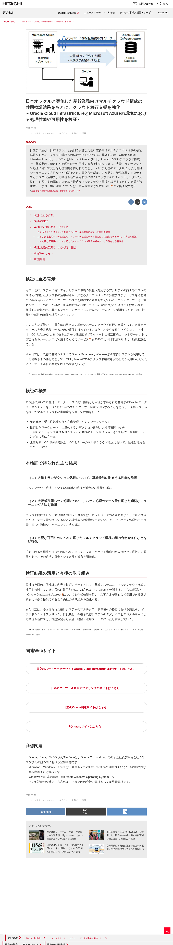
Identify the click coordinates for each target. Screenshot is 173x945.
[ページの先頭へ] (167, 930)
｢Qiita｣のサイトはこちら (85, 726)
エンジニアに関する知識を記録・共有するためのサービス (56, 191)
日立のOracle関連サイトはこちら (85, 707)
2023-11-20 (31, 128)
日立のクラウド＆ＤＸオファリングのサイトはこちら (85, 688)
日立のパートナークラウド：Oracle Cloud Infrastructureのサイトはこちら (85, 668)
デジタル (13, 937)
